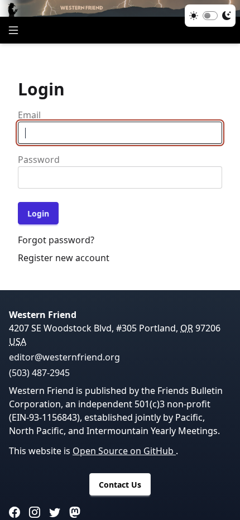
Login (38, 213)
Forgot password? (56, 240)
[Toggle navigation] (13, 30)
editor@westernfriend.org (64, 357)
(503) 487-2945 (39, 373)
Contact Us (120, 484)
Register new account (63, 258)
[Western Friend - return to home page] (120, 8)
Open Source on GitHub (124, 451)
